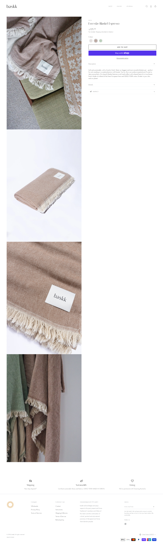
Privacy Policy (35, 510)
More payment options (122, 58)
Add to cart (122, 47)
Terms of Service (36, 513)
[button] (146, 6)
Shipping (98, 32)
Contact (58, 506)
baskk (90, 20)
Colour (90, 37)
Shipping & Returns (62, 513)
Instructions (59, 510)
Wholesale (34, 506)
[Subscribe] (153, 506)
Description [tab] (92, 64)
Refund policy (60, 520)
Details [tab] (90, 85)
